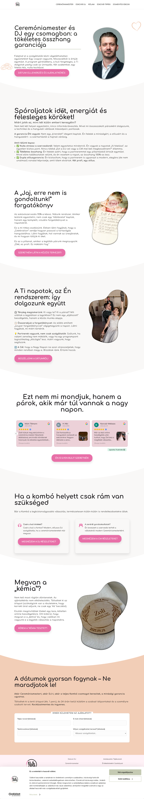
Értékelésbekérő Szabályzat (112, 763)
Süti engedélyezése (125, 772)
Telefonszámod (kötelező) (27, 729)
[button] (127, 433)
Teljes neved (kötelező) (26, 719)
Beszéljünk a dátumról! (33, 358)
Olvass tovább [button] (48, 443)
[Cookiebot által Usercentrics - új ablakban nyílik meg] (14, 794)
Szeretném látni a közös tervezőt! (40, 253)
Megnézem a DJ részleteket (39, 542)
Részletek (33, 795)
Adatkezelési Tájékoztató (112, 759)
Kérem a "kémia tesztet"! (32, 628)
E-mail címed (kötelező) (82, 719)
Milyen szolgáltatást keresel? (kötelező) (89, 729)
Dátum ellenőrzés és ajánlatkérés (41, 73)
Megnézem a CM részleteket (100, 539)
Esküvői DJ (81, 4)
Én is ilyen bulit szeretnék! (72, 458)
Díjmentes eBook (121, 4)
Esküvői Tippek (103, 4)
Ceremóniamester (64, 4)
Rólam (91, 4)
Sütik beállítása (124, 779)
